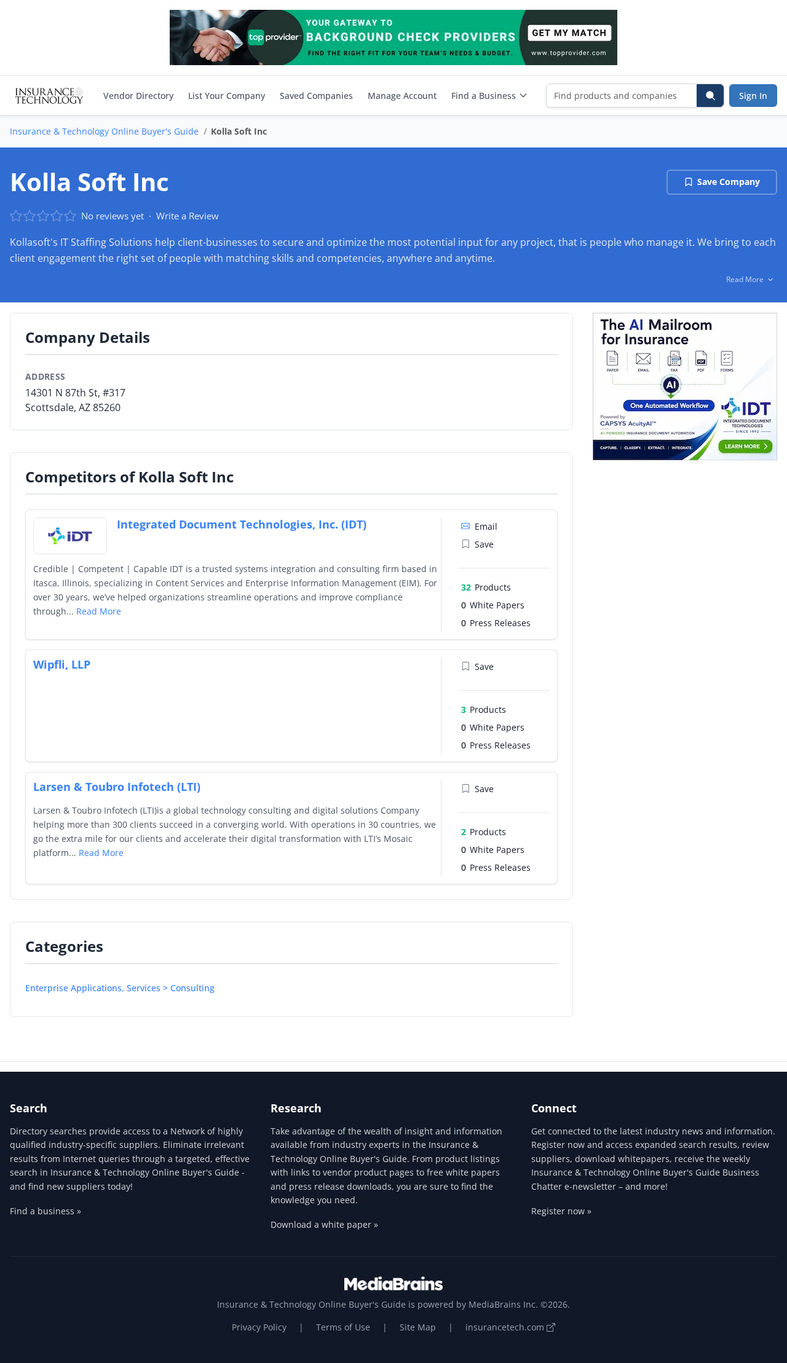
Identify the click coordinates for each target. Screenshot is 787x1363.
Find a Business (483, 95)
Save (484, 544)
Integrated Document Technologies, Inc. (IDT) (241, 524)
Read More (98, 611)
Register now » (561, 1211)
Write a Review (187, 216)
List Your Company (226, 95)
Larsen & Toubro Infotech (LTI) (116, 786)
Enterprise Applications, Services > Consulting (120, 988)
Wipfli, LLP (61, 664)
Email (486, 526)
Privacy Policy (259, 1327)
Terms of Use (343, 1327)
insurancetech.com (506, 1327)
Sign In (753, 95)
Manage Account (402, 95)
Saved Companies (316, 95)
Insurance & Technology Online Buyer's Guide (104, 131)
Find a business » (45, 1211)
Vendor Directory (138, 95)
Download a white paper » (324, 1224)
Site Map (418, 1327)
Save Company (728, 181)
